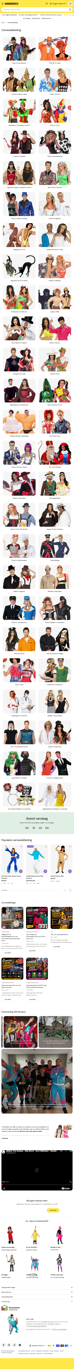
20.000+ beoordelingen (59, 1329)
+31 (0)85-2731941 (53, 1324)
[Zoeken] (70, 9)
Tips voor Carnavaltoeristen (59, 934)
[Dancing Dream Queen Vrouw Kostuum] (12, 859)
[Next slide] (70, 890)
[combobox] (37, 9)
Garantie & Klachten (23, 1353)
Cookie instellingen (48, 1353)
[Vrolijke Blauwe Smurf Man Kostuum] (37, 859)
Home (3, 22)
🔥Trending (26, 18)
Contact (62, 1351)
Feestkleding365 (10, 1351)
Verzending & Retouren (24, 1351)
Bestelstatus (36, 18)
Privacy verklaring (54, 1351)
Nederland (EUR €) (37, 1346)
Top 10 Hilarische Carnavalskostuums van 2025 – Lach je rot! (36, 937)
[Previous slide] (65, 890)
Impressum (39, 1353)
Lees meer (5, 1138)
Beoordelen (33, 1353)
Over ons (33, 1351)
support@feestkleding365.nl (38, 1326)
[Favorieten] (47, 3)
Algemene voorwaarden (42, 1351)
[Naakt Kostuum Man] (62, 859)
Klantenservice (46, 18)
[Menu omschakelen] (2, 4)
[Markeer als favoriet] (21, 846)
